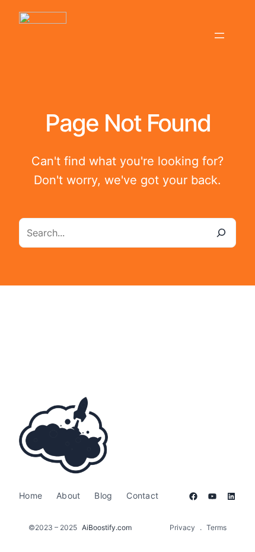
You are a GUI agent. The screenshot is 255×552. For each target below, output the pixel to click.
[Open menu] (219, 35)
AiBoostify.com (107, 527)
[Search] (221, 233)
